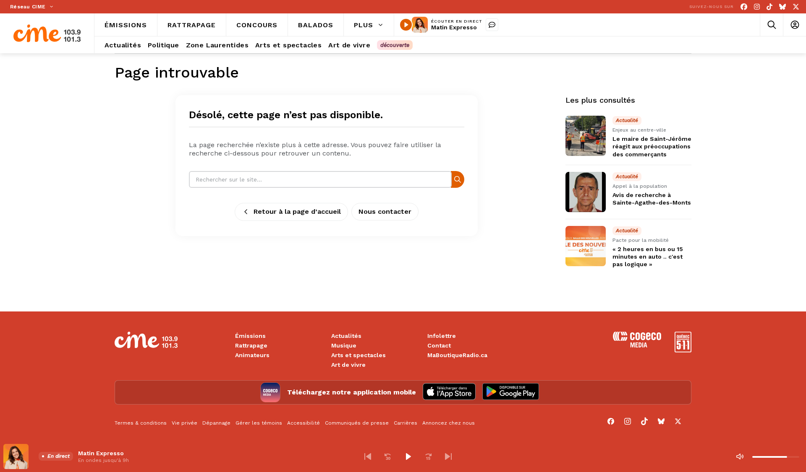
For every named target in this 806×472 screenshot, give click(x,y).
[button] (367, 456)
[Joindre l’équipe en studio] (492, 24)
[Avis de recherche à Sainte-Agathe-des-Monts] (585, 192)
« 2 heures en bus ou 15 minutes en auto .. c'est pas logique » (647, 256)
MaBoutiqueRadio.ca (457, 355)
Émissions (250, 335)
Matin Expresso (454, 27)
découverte (394, 45)
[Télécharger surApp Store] (449, 392)
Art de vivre (348, 364)
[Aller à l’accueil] (47, 33)
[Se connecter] (794, 24)
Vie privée (184, 423)
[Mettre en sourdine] (740, 456)
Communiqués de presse (357, 423)
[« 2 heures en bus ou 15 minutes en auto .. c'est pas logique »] (585, 246)
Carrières (405, 423)
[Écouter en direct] (406, 24)
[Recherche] (457, 179)
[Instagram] (757, 7)
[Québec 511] (683, 350)
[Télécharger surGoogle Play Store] (510, 392)
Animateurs (252, 355)
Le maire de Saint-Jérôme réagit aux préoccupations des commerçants (651, 146)
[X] (796, 7)
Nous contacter (385, 211)
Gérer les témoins (259, 423)
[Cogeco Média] (637, 345)
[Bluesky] (782, 7)
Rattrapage (251, 345)
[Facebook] (744, 7)
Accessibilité (303, 423)
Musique (343, 345)
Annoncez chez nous (448, 423)
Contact (439, 345)
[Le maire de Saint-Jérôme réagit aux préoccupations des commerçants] (585, 136)
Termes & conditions (141, 423)
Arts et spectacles (358, 355)
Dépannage (216, 423)
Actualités (346, 335)
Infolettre (441, 335)
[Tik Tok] (769, 7)
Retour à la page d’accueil (297, 211)
